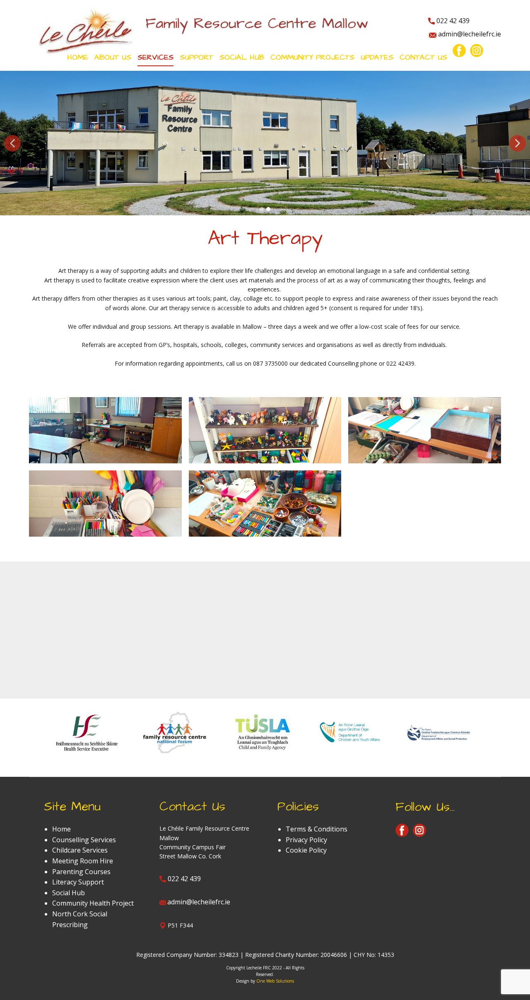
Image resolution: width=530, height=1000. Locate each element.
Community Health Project (93, 903)
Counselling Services (84, 839)
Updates (377, 57)
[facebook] (459, 50)
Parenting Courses (81, 871)
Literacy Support (78, 882)
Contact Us (423, 57)
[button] (12, 143)
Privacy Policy (306, 839)
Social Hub (68, 892)
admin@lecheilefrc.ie (468, 34)
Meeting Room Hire (82, 860)
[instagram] (476, 50)
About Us (112, 57)
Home (77, 57)
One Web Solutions (275, 981)
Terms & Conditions (316, 829)
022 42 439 (452, 20)
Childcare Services (80, 850)
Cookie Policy (306, 850)
